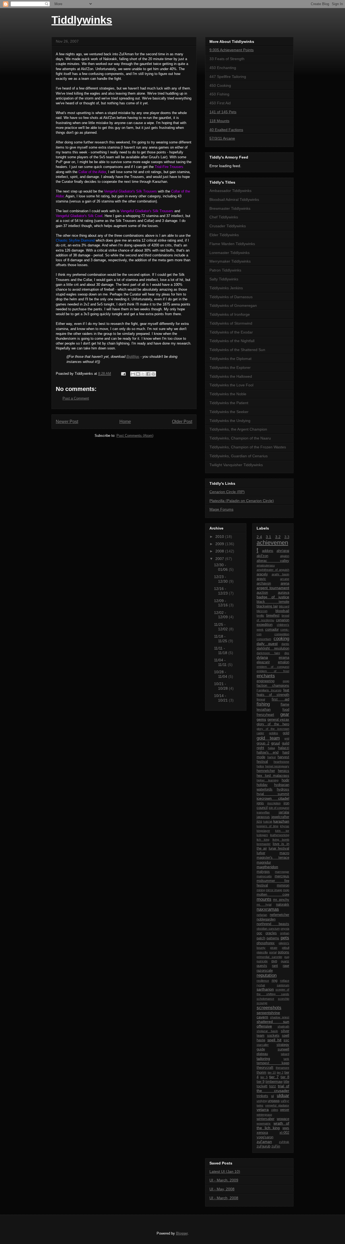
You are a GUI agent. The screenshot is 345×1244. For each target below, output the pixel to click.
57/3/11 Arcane (222, 138)
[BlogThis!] (138, 374)
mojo (286, 890)
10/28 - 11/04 (221, 674)
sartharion (265, 989)
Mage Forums (221, 509)
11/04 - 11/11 (221, 662)
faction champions (273, 686)
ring (274, 980)
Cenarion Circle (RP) (227, 492)
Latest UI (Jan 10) (224, 1171)
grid (286, 738)
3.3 (286, 537)
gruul (275, 743)
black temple (273, 602)
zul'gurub (263, 1146)
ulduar (283, 1095)
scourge (262, 1003)
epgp (286, 681)
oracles (271, 933)
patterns (273, 938)
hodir (285, 780)
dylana (262, 657)
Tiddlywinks (81, 20)
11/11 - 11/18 (221, 650)
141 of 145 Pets (222, 112)
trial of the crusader (273, 1088)
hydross (283, 789)
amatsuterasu (266, 565)
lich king (263, 839)
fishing (263, 704)
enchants (266, 675)
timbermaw (273, 1082)
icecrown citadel (273, 798)
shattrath (283, 1026)
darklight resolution (273, 648)
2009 (220, 544)
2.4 (259, 537)
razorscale (265, 970)
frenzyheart (265, 715)
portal (273, 952)
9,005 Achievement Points (231, 50)
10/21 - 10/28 (221, 686)
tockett (262, 1086)
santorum (283, 985)
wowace (283, 1119)
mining (261, 890)
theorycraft (265, 1068)
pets (285, 937)
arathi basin (280, 574)
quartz (285, 961)
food (285, 710)
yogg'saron (265, 1137)
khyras (284, 826)
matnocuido (264, 876)
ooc (259, 933)
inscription (274, 803)
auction (262, 592)
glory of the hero (273, 724)
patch (261, 938)
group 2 (263, 743)
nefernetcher (279, 915)
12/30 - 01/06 (221, 567)
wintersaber (265, 1119)
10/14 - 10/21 (221, 697)
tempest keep (273, 1063)
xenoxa (262, 1133)
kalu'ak (267, 821)
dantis (285, 643)
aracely (262, 574)
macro (284, 853)
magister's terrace (273, 858)
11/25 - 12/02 (221, 626)
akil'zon (262, 556)
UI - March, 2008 (223, 1198)
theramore (282, 1067)
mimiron (283, 885)
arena (285, 583)
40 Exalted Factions (226, 130)
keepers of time (267, 826)
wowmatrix (264, 1123)
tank (286, 1058)
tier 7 (274, 1077)
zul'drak (284, 1141)
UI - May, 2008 (221, 1189)
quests (262, 966)
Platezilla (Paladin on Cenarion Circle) (241, 501)
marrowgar (282, 871)
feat (286, 690)
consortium (264, 639)
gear (284, 714)
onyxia (285, 928)
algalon (284, 556)
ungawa (274, 1101)
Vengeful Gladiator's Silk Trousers (130, 191)
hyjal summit (273, 794)
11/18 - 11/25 (221, 638)
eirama (284, 657)
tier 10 (272, 1072)
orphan (284, 933)
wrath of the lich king (273, 1125)
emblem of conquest (273, 666)
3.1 (268, 537)
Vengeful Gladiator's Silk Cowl (79, 216)
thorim (261, 1072)
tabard (285, 1054)
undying (262, 1100)
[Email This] (133, 374)
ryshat (261, 985)
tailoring (263, 1058)
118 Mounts (219, 121)
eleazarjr (263, 662)
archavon (264, 583)
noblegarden (266, 919)
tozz (272, 1086)
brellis (260, 615)
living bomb (280, 839)
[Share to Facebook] (148, 374)
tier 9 (260, 1082)
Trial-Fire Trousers (169, 167)
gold (286, 733)
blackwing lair (267, 606)
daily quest (267, 643)
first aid (280, 699)
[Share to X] (143, 374)
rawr (286, 966)
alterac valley (273, 561)
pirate (273, 947)
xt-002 (284, 1133)
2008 (220, 551)
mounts (264, 899)
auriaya (283, 592)
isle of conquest (279, 807)
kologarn (262, 835)
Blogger (182, 1233)
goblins (273, 733)
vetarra (263, 1109)
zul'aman (264, 1141)
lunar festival (279, 848)
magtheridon (267, 867)
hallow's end (267, 752)
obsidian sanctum (268, 928)
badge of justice (273, 597)
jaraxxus (263, 817)
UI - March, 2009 (223, 1180)
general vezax (278, 719)
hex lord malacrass (273, 776)
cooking (281, 638)
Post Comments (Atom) (134, 436)
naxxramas (268, 909)
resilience (263, 980)
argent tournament (273, 588)
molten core (273, 894)
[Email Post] (123, 374)
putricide (262, 961)
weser (284, 1110)
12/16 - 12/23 (221, 590)
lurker (261, 853)
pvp (274, 961)
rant (275, 966)
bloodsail (282, 611)
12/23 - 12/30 (221, 579)
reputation (267, 975)
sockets (273, 1035)
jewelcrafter (280, 817)
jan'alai (284, 812)
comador (272, 629)
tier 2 (280, 1072)
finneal (261, 699)
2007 (220, 558)
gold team (268, 738)
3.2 (278, 537)
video (274, 1109)
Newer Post (67, 421)
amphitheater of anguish (273, 569)
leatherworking (279, 835)
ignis (260, 803)
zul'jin (275, 1146)
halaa (271, 748)
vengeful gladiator (277, 1105)
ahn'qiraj (283, 551)
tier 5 (264, 1077)
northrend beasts (273, 924)
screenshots (269, 1007)
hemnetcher (266, 771)
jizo (259, 821)
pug (286, 956)
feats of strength (273, 695)
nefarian (262, 914)
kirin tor (282, 830)
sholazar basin (267, 1031)
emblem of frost (273, 671)
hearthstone (281, 761)
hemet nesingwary (277, 766)
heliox (260, 766)
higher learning (267, 780)
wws (285, 1128)
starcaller (263, 1044)
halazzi (283, 748)
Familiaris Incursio (269, 690)
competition (281, 634)
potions (283, 952)
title (286, 1082)
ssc (286, 1040)
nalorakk (282, 904)
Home (125, 421)
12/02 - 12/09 (221, 614)
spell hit (274, 1040)
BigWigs (132, 357)
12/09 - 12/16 (221, 603)
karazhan (281, 821)
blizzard (284, 606)
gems (261, 719)
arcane (284, 578)
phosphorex (266, 943)
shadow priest (279, 1017)
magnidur (264, 862)
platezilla (262, 952)
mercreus (282, 876)
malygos (263, 872)
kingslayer (263, 830)
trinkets (262, 1096)
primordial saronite (269, 956)
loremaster (264, 844)
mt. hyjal (264, 904)
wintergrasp (264, 1114)
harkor (271, 757)
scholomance (265, 998)
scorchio (283, 998)
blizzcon (262, 611)
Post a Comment (76, 398)
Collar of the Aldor (92, 172)
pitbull (285, 947)
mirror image (274, 890)
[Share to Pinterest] (153, 374)
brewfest (273, 615)
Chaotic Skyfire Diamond (75, 240)
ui (272, 1096)
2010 (220, 536)
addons (267, 551)
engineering (265, 681)
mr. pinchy (281, 900)
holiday (262, 785)
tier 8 (285, 1077)
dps (286, 653)
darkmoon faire (268, 653)
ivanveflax (263, 812)
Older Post (182, 421)
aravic (261, 579)
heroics (283, 771)
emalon (283, 662)
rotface (284, 980)
